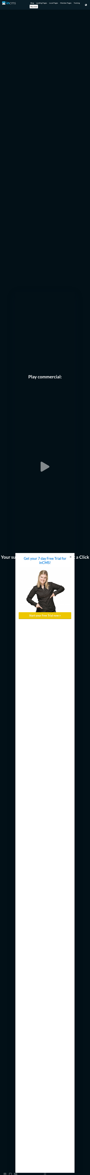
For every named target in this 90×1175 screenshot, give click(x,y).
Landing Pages (41, 3)
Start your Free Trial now (44, 615)
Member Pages (65, 3)
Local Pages (53, 3)
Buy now (34, 6)
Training (77, 3)
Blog (32, 3)
